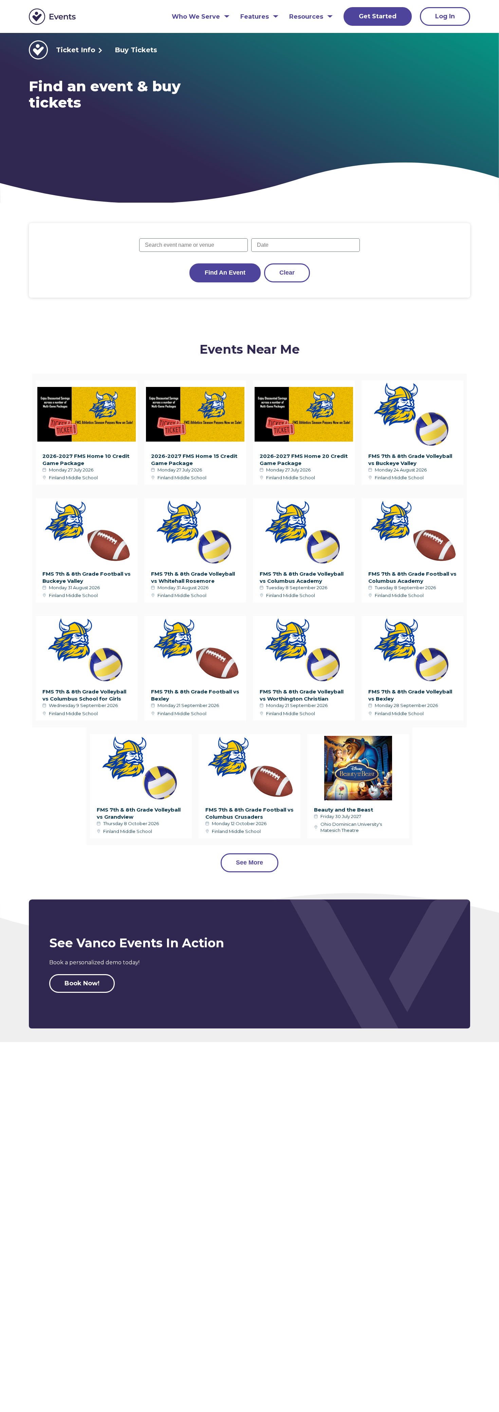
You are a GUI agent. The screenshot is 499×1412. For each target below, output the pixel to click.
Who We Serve (196, 16)
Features (254, 16)
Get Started (377, 16)
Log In (445, 16)
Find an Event (225, 272)
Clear (287, 272)
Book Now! (81, 983)
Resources (306, 16)
